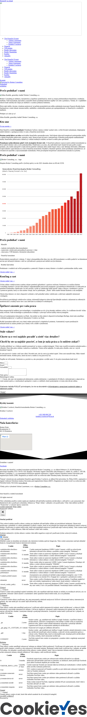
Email (2, 365)
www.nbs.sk (23, 483)
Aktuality (7, 56)
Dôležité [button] (3, 535)
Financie (7, 46)
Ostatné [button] (2, 690)
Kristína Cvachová (14, 44)
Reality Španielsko (10, 52)
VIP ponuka (8, 48)
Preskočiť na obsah (6, 1)
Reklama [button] (3, 642)
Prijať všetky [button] (17, 507)
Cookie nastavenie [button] (6, 507)
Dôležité (5, 537)
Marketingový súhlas (7, 377)
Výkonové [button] (3, 595)
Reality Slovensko (10, 50)
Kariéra (6, 54)
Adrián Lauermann (14, 40)
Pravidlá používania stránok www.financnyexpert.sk (17, 490)
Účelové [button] (3, 588)
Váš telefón (4, 367)
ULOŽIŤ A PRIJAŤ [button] (7, 696)
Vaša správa (4, 375)
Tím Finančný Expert (11, 38)
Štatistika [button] (3, 603)
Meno (2, 363)
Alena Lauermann (14, 42)
